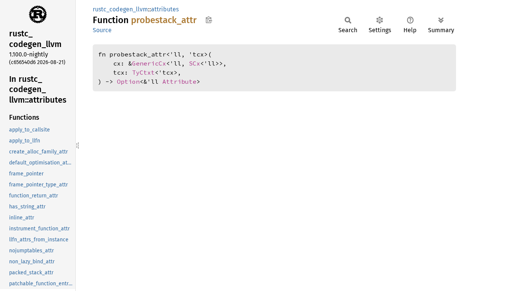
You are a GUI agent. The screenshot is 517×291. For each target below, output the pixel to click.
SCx (194, 63)
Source (102, 30)
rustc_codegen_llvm (120, 9)
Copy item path (208, 19)
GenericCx (149, 63)
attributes (165, 9)
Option (128, 81)
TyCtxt (143, 72)
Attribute (179, 81)
